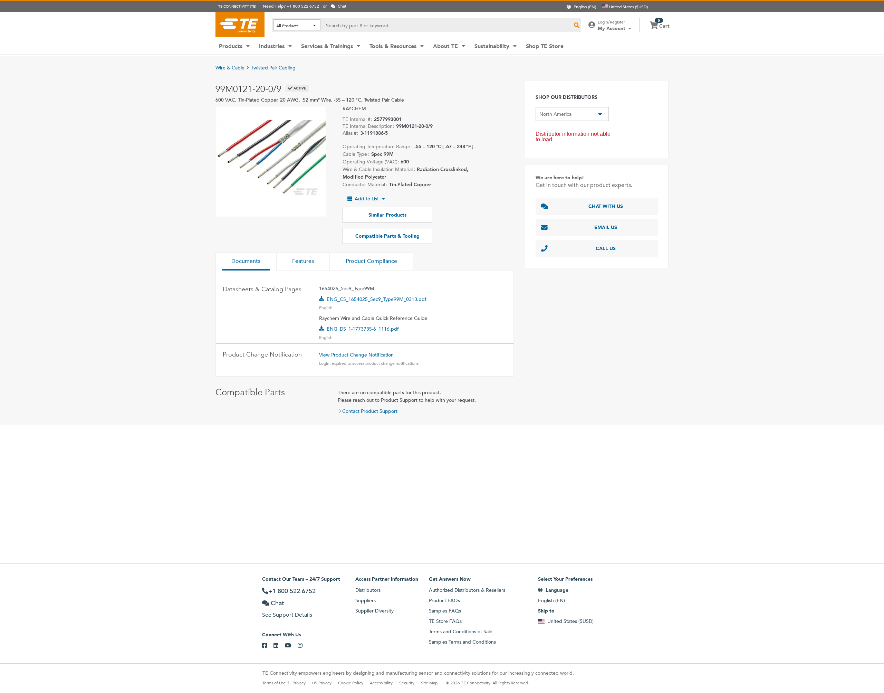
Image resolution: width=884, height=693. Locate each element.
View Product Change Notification (356, 355)
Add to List (366, 199)
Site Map (429, 682)
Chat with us (605, 206)
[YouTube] (291, 646)
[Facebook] (267, 646)
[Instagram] (303, 646)
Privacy (299, 682)
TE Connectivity (240, 24)
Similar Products (387, 215)
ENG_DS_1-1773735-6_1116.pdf (363, 329)
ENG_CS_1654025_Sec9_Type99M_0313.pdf (376, 299)
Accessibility (381, 682)
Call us (606, 248)
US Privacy (322, 682)
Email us (605, 227)
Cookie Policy (350, 682)
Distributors (368, 590)
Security (406, 682)
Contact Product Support (369, 411)
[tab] (245, 262)
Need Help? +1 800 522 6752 (291, 6)
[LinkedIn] (279, 646)
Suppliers (365, 600)
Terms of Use (274, 682)
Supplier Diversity (374, 611)
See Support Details (287, 614)
